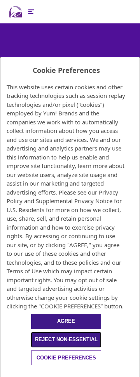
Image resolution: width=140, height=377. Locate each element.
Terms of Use (24, 271)
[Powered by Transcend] (3, 372)
